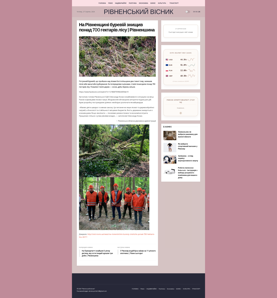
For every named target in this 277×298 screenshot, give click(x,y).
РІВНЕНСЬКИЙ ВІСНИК (138, 11)
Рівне (110, 3)
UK (199, 12)
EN (194, 12)
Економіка (143, 3)
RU (197, 12)
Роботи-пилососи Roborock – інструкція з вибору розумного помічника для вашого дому (187, 173)
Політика (133, 3)
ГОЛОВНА (102, 3)
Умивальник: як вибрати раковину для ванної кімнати (187, 134)
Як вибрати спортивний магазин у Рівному (187, 146)
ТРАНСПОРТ (174, 3)
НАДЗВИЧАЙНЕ (120, 3)
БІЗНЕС (153, 3)
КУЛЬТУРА (162, 3)
